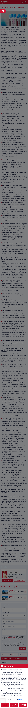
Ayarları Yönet (23, 705)
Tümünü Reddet (14, 705)
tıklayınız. (20, 699)
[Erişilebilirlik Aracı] (25, 705)
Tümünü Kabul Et (5, 705)
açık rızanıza (14, 676)
